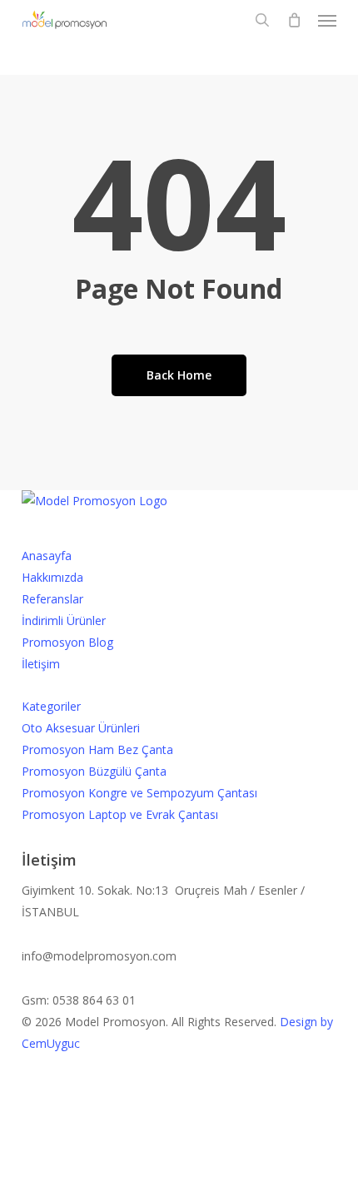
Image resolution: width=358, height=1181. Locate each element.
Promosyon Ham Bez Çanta (97, 749)
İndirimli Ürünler (64, 620)
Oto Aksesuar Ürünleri (81, 728)
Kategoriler (51, 706)
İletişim (41, 664)
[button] (327, 20)
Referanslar (52, 599)
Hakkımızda (52, 577)
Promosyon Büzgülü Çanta (94, 771)
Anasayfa (47, 555)
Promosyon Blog (67, 642)
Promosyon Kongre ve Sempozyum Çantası (139, 793)
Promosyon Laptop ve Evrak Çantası (120, 814)
